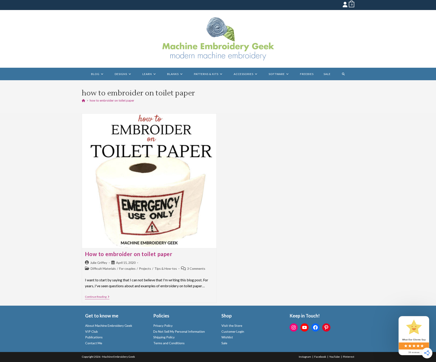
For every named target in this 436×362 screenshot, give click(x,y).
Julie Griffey (98, 263)
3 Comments (196, 268)
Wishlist (227, 337)
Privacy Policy (163, 325)
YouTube (334, 356)
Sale (224, 343)
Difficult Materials (103, 268)
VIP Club (91, 331)
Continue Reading (97, 297)
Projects (145, 268)
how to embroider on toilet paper (112, 100)
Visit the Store (231, 325)
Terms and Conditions (169, 343)
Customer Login (232, 331)
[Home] (83, 100)
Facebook (320, 356)
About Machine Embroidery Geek (108, 325)
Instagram (305, 356)
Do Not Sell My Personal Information (179, 331)
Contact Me (93, 343)
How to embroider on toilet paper (128, 254)
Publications (94, 337)
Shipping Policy (164, 337)
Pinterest (348, 356)
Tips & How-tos (165, 268)
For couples (127, 268)
